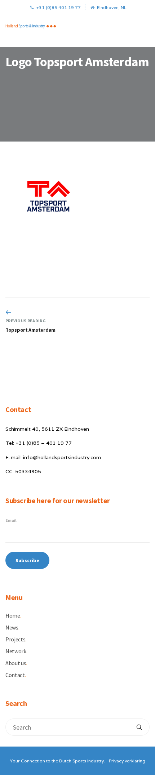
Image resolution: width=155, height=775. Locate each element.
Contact (15, 674)
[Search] (139, 727)
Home (13, 615)
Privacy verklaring (127, 760)
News (12, 627)
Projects (15, 639)
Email (11, 520)
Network (16, 651)
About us (16, 663)
